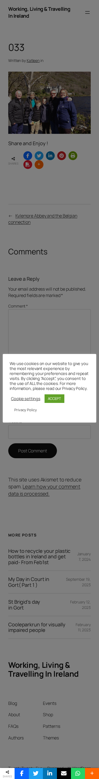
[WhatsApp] (78, 773)
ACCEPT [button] (54, 398)
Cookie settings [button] (25, 398)
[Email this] (64, 773)
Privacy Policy (25, 409)
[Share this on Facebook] (22, 773)
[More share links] (92, 773)
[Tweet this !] (36, 773)
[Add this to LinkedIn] (50, 773)
